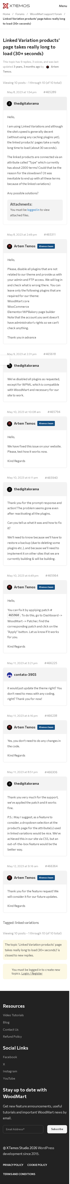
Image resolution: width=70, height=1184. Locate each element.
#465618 (49, 354)
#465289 (49, 92)
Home (6, 14)
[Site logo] (16, 5)
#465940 (51, 477)
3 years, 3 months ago (27, 66)
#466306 (51, 772)
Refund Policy (12, 1036)
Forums (20, 14)
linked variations (27, 923)
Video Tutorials (13, 1015)
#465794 (53, 412)
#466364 (51, 866)
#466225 (50, 663)
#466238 (51, 715)
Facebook (10, 1057)
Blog (6, 1022)
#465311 (50, 234)
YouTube (9, 1078)
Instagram (10, 1071)
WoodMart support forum (46, 14)
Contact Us (10, 1029)
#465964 (51, 575)
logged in (33, 209)
